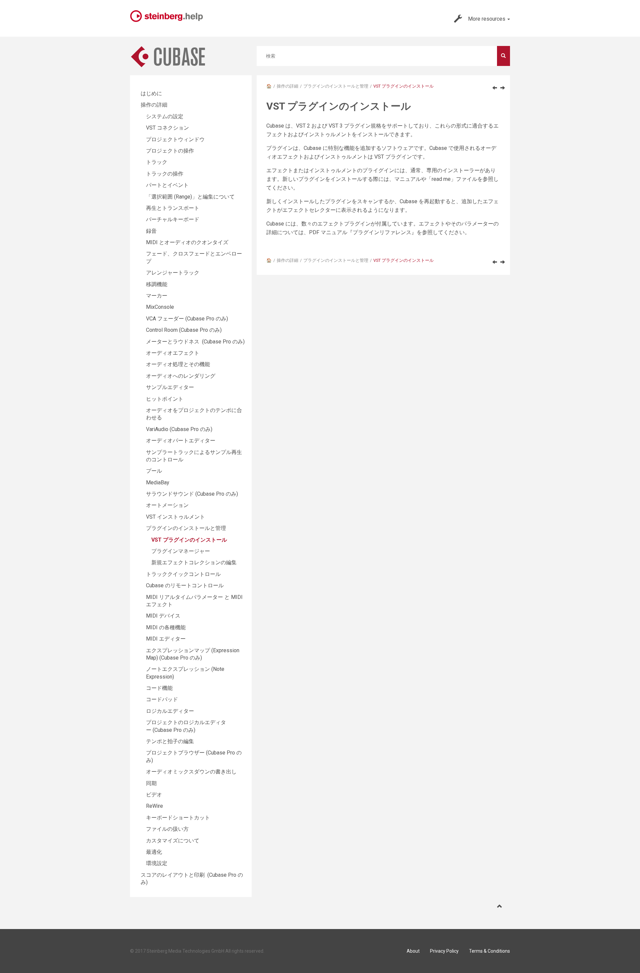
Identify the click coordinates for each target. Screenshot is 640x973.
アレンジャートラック (172, 272)
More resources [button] (487, 19)
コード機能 (159, 688)
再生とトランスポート (172, 208)
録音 (151, 231)
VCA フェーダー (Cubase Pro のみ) (187, 318)
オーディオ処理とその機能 (178, 364)
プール (154, 471)
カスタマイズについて (172, 840)
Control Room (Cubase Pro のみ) (184, 330)
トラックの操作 (164, 174)
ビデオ (154, 794)
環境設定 (156, 863)
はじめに (151, 93)
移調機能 (156, 284)
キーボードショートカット (178, 817)
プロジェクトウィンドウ (175, 139)
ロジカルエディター (170, 711)
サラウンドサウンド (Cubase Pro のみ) (192, 494)
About (413, 951)
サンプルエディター (170, 387)
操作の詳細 (287, 86)
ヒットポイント (164, 399)
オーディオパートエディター (180, 440)
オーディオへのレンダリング (180, 376)
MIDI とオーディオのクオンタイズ (187, 242)
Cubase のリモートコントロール (185, 585)
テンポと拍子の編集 (170, 741)
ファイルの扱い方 (167, 829)
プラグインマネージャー (180, 551)
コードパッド (162, 699)
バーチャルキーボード (172, 219)
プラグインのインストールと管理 (335, 86)
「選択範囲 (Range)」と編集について (190, 197)
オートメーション (167, 505)
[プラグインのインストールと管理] (494, 87)
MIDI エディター (166, 639)
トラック (156, 162)
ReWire (154, 806)
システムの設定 (164, 116)
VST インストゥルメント (175, 517)
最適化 (154, 852)
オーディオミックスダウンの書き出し (191, 771)
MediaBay (157, 482)
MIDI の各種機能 (166, 627)
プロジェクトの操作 (170, 151)
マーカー (156, 295)
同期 (151, 783)
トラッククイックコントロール (183, 574)
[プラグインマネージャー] (502, 87)
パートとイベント (167, 185)
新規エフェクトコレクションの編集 (194, 562)
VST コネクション (167, 128)
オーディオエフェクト (172, 353)
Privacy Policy (444, 951)
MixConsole (160, 307)
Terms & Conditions (489, 951)
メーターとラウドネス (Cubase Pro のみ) (195, 341)
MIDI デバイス (163, 616)
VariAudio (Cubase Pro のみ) (179, 429)
